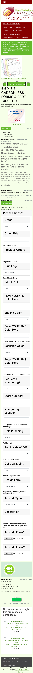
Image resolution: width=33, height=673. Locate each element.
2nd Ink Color (13, 312)
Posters (5, 34)
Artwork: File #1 (14, 532)
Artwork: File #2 (14, 547)
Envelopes (6, 31)
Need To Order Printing (22, 670)
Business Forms (20, 27)
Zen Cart (20, 672)
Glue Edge (11, 266)
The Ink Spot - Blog (22, 37)
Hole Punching (13, 431)
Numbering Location (11, 411)
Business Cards (7, 27)
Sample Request (8, 37)
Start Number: (13, 395)
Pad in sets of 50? (15, 447)
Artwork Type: (13, 498)
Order (8, 219)
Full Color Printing (17, 31)
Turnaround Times (8, 662)
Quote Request (15, 34)
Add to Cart (16, 600)
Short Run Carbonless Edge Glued (15, 45)
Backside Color (14, 345)
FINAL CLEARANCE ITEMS (11, 24)
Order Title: (11, 233)
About (5, 658)
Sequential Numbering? (12, 380)
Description (11, 511)
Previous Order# (14, 249)
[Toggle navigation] (4, 2)
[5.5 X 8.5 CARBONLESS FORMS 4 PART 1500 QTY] (16, 640)
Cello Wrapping (14, 463)
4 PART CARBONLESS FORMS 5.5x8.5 (16, 49)
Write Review (6, 128)
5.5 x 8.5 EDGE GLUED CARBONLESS (16, 47)
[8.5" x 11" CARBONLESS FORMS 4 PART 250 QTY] (16, 623)
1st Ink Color (12, 282)
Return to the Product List (16, 84)
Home (4, 43)
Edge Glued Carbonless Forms (17, 43)
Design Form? (13, 480)
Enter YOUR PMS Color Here (15, 297)
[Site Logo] (16, 11)
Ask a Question (7, 203)
